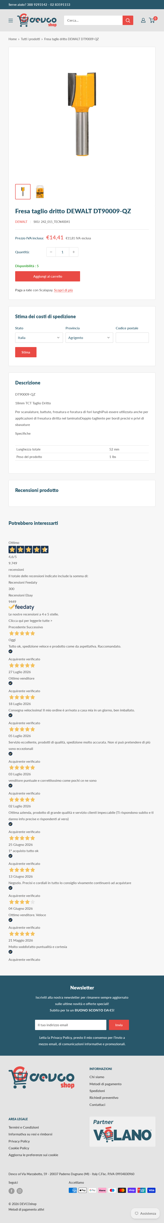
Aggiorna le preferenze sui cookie (33, 1155)
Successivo (34, 627)
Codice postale (127, 328)
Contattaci (97, 1104)
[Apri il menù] (11, 20)
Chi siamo (96, 1077)
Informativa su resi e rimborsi (30, 1134)
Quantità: (22, 252)
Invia (119, 1025)
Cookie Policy (19, 1148)
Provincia (73, 328)
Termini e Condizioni (24, 1127)
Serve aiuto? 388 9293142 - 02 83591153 (39, 4)
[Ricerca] (128, 20)
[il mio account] (143, 20)
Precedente (17, 627)
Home (13, 39)
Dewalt (21, 222)
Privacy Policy (61, 1037)
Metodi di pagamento (105, 1084)
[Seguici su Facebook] (12, 1191)
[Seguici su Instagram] (20, 1191)
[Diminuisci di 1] (51, 251)
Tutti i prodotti (30, 39)
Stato (19, 328)
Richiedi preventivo (103, 1097)
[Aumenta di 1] (73, 251)
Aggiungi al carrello (47, 276)
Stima (26, 352)
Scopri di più (63, 290)
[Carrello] (152, 20)
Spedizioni (97, 1091)
